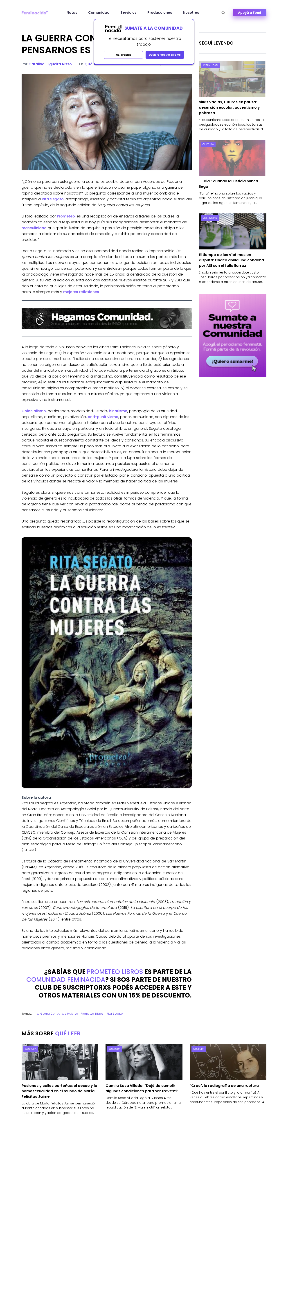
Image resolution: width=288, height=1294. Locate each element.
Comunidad (99, 12)
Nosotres (191, 12)
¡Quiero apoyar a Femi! (165, 55)
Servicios (128, 12)
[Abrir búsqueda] (223, 12)
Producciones (159, 12)
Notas (72, 12)
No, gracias (123, 55)
